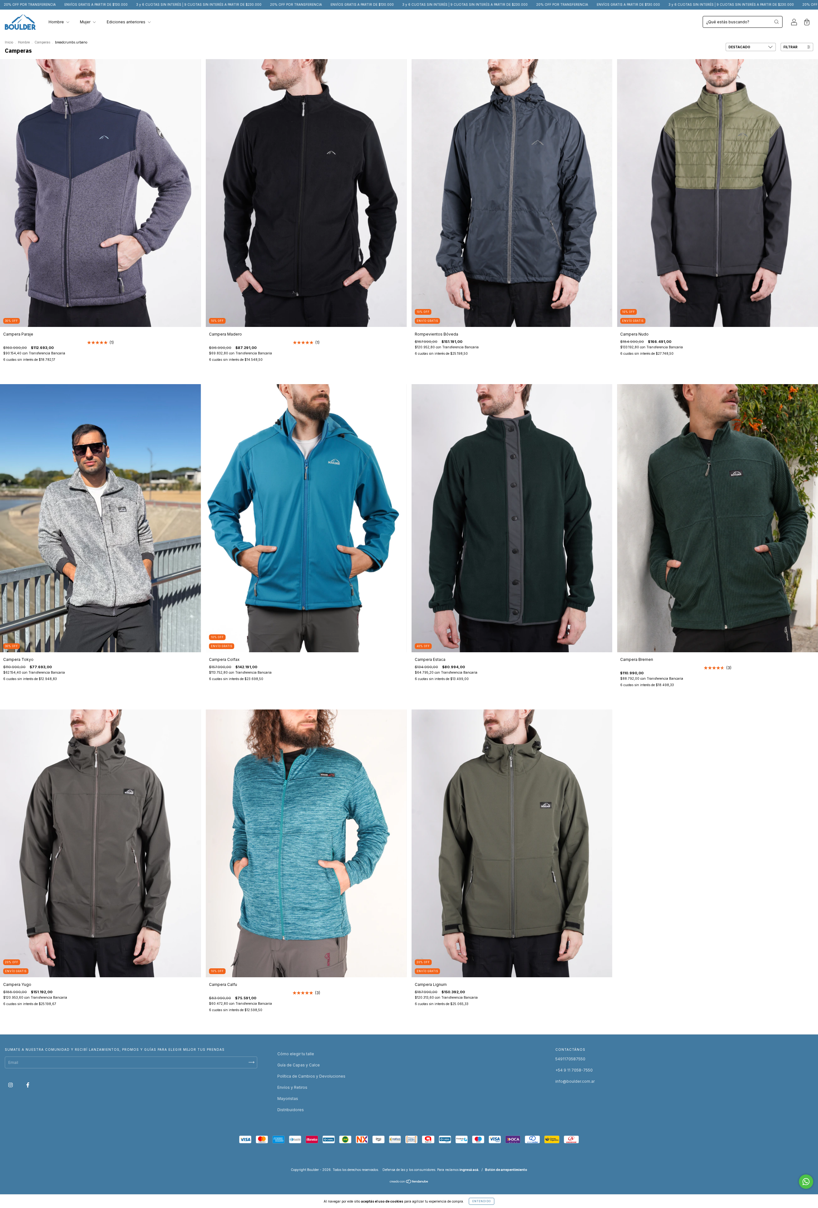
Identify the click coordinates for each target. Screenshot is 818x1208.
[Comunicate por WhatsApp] (806, 1181)
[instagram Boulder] (11, 1084)
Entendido (481, 1201)
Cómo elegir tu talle (295, 1053)
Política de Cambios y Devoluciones (311, 1076)
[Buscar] (776, 21)
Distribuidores (290, 1109)
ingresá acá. (469, 1170)
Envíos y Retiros (292, 1087)
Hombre (57, 21)
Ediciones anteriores (126, 21)
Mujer (85, 21)
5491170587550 (570, 1059)
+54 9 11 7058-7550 (574, 1070)
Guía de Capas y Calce (298, 1065)
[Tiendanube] (409, 1182)
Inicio (9, 42)
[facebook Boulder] (28, 1084)
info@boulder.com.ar (575, 1081)
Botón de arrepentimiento (506, 1170)
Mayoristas (287, 1098)
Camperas (42, 42)
